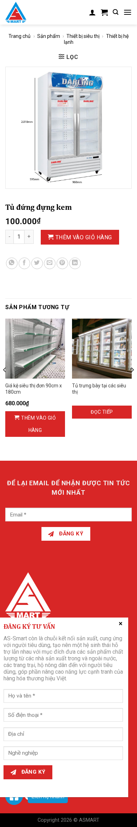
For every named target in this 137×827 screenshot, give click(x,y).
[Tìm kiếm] (115, 12)
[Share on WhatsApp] (12, 263)
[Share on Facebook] (24, 263)
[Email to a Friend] (50, 263)
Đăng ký (71, 534)
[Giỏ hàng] (104, 12)
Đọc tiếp (102, 412)
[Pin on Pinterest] (62, 263)
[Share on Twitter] (37, 263)
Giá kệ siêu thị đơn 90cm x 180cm (33, 389)
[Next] (132, 383)
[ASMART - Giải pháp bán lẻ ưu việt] (20, 12)
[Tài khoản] (92, 12)
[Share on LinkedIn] (75, 263)
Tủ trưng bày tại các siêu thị (99, 389)
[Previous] (4, 383)
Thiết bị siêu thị (82, 36)
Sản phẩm (48, 36)
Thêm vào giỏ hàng (84, 237)
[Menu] (127, 12)
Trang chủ (19, 36)
